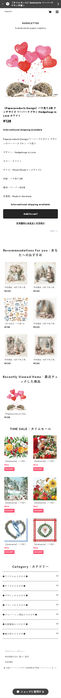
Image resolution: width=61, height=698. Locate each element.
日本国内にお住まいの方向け (30, 223)
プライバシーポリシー (15, 651)
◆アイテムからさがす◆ (15, 576)
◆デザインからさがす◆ (15, 595)
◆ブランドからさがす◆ (15, 605)
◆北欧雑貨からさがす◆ (15, 624)
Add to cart (30, 213)
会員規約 (9, 662)
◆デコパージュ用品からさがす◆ (20, 614)
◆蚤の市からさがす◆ (14, 633)
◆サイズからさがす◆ (14, 586)
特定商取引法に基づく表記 (17, 656)
